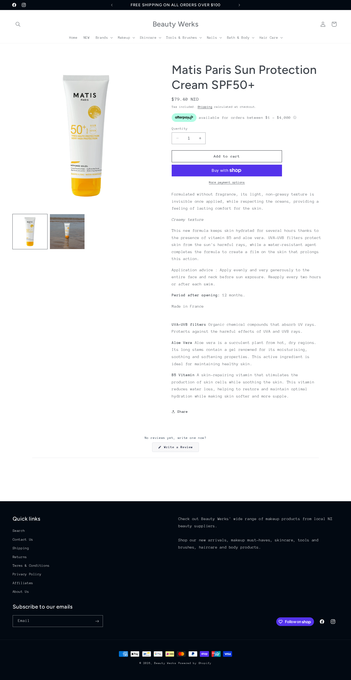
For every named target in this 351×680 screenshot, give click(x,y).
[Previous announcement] (111, 5)
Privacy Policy (27, 574)
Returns (20, 557)
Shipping (205, 106)
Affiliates (23, 583)
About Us (21, 591)
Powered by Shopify (195, 663)
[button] (18, 24)
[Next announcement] (239, 5)
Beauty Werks (165, 663)
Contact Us (23, 539)
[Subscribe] (96, 621)
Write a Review (180, 448)
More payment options (227, 182)
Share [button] (182, 411)
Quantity (180, 128)
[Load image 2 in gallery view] (67, 231)
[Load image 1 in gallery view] (30, 231)
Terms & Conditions (31, 565)
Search (19, 531)
